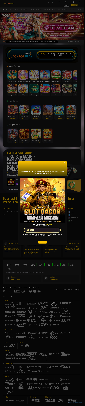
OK (42, 242)
